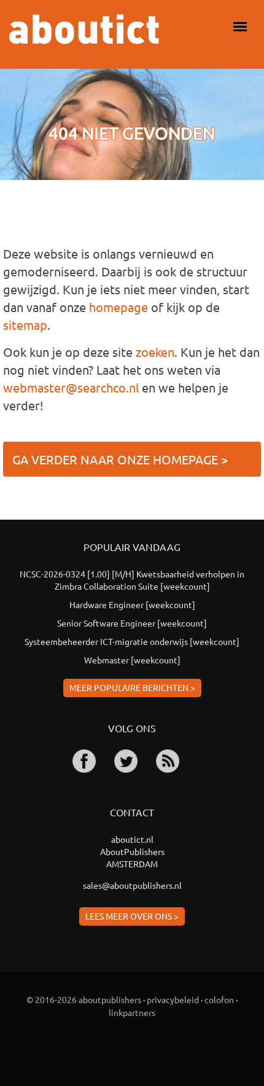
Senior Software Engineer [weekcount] (132, 622)
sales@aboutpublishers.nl (132, 885)
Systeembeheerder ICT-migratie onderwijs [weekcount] (132, 641)
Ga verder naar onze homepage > (120, 459)
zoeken (155, 351)
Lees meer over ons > (132, 915)
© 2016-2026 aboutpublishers (83, 999)
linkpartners (132, 1012)
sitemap (25, 324)
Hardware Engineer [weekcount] (132, 604)
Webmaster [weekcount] (132, 659)
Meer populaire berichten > (132, 687)
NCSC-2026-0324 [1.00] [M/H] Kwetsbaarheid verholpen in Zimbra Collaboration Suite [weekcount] (132, 580)
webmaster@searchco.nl (71, 387)
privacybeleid (173, 999)
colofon (219, 999)
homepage (118, 306)
